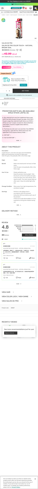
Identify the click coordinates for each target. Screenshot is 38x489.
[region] (19, 482)
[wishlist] (17, 50)
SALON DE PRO (7, 43)
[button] (35, 8)
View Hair (6, 292)
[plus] (9, 91)
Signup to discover (9, 333)
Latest (6, 239)
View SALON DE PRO (10, 301)
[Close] (35, 479)
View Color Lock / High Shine (15, 296)
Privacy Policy (16, 487)
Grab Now (23, 85)
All (2, 239)
